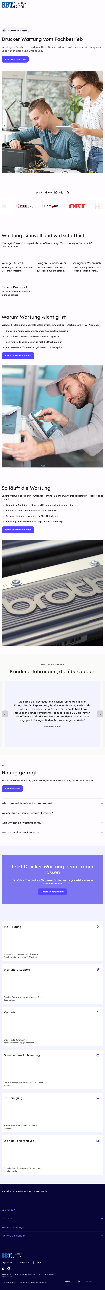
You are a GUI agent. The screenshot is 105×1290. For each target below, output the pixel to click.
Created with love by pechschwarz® (33, 1282)
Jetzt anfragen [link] (12, 788)
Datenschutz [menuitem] (24, 1262)
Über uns (7, 1218)
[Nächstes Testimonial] (100, 713)
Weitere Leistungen (13, 1227)
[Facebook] (8, 1268)
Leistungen (8, 1209)
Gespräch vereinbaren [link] (52, 891)
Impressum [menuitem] (7, 1262)
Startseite (6, 1191)
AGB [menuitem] (39, 1262)
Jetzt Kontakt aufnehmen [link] (18, 355)
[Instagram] (3, 1268)
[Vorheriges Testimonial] (5, 713)
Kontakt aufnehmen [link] (15, 59)
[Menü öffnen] (100, 5)
